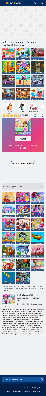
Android (6, 290)
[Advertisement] (20, 22)
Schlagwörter (26, 391)
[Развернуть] (43, 116)
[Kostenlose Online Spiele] (14, 3)
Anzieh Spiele (30, 286)
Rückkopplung (36, 391)
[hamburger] (3, 3)
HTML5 (41, 288)
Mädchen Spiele (19, 286)
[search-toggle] (35, 3)
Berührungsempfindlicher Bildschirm (26, 288)
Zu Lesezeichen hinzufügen (24, 163)
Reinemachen (8, 288)
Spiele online (8, 286)
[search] (42, 379)
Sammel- (40, 286)
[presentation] (3, 106)
